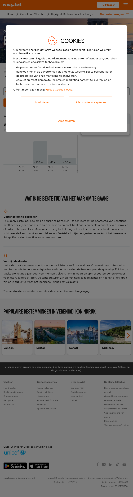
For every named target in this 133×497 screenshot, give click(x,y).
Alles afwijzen (66, 120)
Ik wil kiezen (42, 102)
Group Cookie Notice (59, 89)
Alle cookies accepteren (91, 102)
